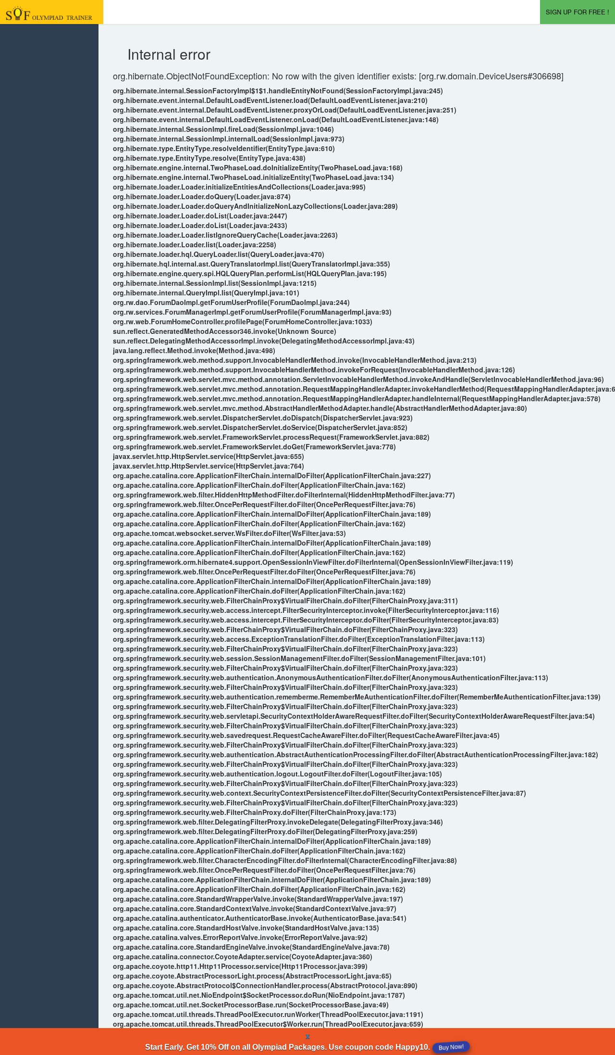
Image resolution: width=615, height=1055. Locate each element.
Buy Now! (451, 1047)
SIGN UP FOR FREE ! (577, 11)
